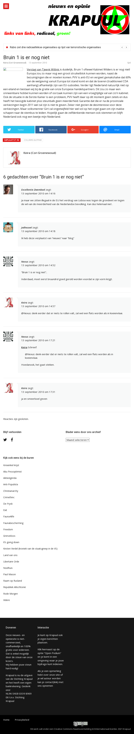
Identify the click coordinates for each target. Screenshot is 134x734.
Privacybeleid (22, 719)
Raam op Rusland (12, 580)
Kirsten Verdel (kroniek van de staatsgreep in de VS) (30, 548)
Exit (5, 510)
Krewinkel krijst (11, 465)
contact (49, 682)
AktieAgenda (10, 478)
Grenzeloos (9, 535)
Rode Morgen (10, 593)
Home (6, 719)
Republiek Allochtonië (14, 587)
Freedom (8, 529)
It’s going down (11, 542)
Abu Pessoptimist (12, 471)
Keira (24, 347)
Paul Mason (9, 574)
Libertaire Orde (11, 561)
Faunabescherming (13, 523)
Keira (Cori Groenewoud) (14, 62)
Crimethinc (9, 497)
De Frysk (8, 503)
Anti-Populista (10, 484)
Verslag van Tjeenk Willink (43, 69)
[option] (69, 47)
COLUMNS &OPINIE (33, 140)
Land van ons (10, 555)
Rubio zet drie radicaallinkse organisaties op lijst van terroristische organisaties (55, 47)
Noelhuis (8, 567)
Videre (6, 600)
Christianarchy (10, 490)
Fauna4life (8, 516)
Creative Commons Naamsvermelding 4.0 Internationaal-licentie (85, 728)
